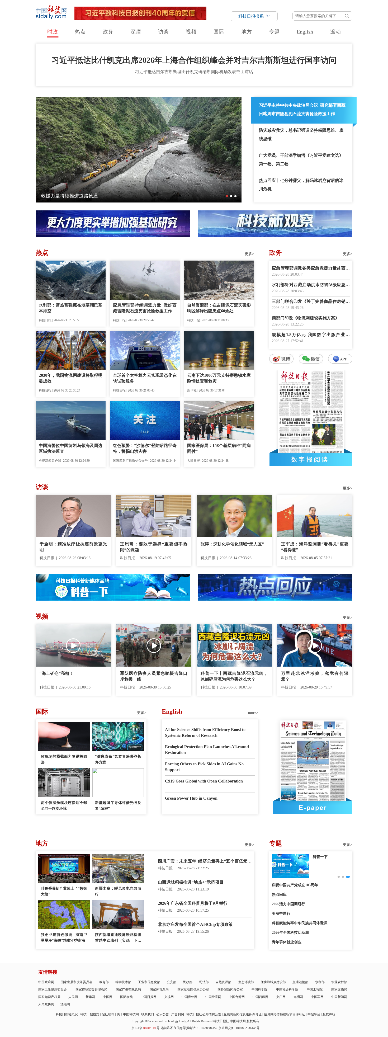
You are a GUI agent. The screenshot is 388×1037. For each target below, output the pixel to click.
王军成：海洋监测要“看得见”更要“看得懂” (314, 547)
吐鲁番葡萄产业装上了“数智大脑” (64, 891)
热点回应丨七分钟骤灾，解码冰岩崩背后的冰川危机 (301, 184)
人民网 (73, 997)
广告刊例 (177, 1014)
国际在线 (126, 997)
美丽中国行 (281, 914)
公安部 (171, 982)
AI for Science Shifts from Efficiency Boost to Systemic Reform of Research (205, 732)
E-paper (312, 807)
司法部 (204, 982)
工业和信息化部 (149, 982)
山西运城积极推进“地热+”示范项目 (191, 882)
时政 (52, 32)
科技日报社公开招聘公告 (203, 1014)
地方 (246, 32)
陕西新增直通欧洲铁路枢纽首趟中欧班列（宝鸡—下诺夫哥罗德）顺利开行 (118, 938)
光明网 (298, 997)
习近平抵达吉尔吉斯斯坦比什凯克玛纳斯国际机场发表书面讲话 (194, 71)
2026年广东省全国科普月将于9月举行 (193, 903)
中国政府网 (46, 982)
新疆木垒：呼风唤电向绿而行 (118, 891)
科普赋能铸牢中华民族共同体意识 (299, 923)
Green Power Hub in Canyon (191, 798)
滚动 (335, 32)
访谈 (163, 32)
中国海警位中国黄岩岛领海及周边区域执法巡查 (70, 448)
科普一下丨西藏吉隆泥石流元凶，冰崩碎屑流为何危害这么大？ (234, 676)
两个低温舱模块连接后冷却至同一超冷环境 (64, 805)
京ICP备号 (145, 1028)
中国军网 (317, 997)
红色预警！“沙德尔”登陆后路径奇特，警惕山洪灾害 (145, 448)
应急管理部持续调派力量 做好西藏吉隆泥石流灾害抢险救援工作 (145, 308)
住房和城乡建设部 (273, 982)
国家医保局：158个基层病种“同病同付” (219, 448)
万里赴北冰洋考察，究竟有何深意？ (314, 676)
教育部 (104, 982)
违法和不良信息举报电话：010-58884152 (189, 1028)
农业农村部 (339, 982)
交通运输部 (300, 982)
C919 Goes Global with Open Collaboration (204, 781)
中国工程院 (315, 989)
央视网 (169, 997)
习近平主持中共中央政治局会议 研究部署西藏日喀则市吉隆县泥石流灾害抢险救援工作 (302, 109)
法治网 (65, 1004)
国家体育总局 (159, 989)
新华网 (90, 997)
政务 (108, 32)
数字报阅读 (310, 459)
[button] (227, 196)
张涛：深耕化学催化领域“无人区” (232, 544)
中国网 (107, 997)
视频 (191, 32)
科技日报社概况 (67, 1014)
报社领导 (108, 1014)
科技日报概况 (89, 1014)
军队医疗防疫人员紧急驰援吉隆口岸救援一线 (153, 676)
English (305, 32)
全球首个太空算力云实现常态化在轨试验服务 (145, 378)
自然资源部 (223, 982)
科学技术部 (123, 982)
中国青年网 (189, 997)
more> (253, 713)
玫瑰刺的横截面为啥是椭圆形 (64, 759)
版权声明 (329, 1014)
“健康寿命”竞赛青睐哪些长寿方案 (118, 759)
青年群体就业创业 (286, 942)
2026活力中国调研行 (288, 904)
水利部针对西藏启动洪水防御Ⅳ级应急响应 (311, 285)
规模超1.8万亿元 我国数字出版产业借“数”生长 (311, 335)
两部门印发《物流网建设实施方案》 (305, 318)
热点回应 (279, 895)
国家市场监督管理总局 (91, 989)
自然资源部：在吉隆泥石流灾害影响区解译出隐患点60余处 (219, 308)
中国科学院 (259, 989)
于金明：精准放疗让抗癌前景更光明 (73, 547)
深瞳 (135, 32)
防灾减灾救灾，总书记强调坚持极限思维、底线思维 (301, 134)
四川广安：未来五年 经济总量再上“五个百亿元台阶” (205, 861)
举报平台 (313, 1014)
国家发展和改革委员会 (76, 982)
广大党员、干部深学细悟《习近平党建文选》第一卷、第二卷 (301, 159)
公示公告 (162, 1014)
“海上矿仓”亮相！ (56, 673)
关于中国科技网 (128, 1014)
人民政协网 (46, 1004)
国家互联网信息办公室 (193, 989)
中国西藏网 (260, 997)
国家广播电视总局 (128, 989)
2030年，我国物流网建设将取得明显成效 (70, 378)
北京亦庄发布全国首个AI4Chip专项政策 (195, 924)
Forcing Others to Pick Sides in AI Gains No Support (204, 767)
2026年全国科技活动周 (290, 933)
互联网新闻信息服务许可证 (243, 1014)
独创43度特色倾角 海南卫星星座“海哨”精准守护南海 (64, 937)
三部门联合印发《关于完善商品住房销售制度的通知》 (311, 302)
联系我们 (147, 1014)
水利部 (320, 982)
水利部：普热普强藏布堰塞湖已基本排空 (70, 308)
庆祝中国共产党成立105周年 (295, 885)
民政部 (187, 982)
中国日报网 (149, 997)
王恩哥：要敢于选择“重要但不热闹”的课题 (153, 547)
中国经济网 (213, 997)
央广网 (281, 997)
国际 (219, 32)
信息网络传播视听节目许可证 (284, 1014)
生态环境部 (246, 982)
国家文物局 (339, 989)
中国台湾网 (237, 997)
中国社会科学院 (287, 989)
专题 (274, 32)
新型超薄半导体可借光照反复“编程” (118, 805)
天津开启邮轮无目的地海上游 (72, 196)
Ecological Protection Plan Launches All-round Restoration (207, 749)
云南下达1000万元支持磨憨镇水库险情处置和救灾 (219, 378)
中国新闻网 (339, 997)
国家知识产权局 (49, 997)
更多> (249, 254)
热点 (80, 32)
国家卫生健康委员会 (52, 989)
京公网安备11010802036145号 (238, 1028)
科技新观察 (322, 857)
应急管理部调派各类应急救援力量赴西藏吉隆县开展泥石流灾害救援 (311, 268)
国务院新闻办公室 (230, 989)
